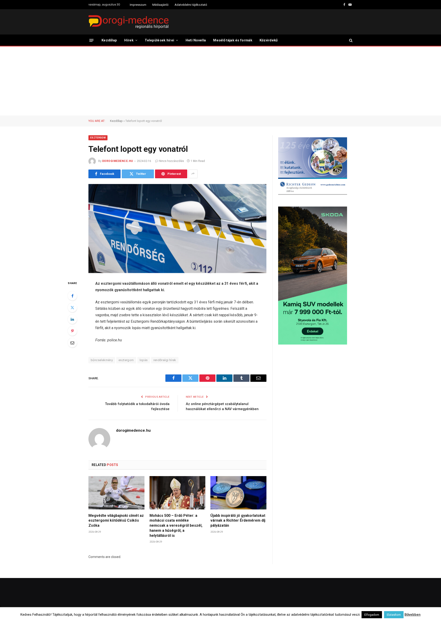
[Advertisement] (220, 81)
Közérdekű (269, 40)
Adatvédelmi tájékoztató (191, 4)
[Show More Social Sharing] (193, 174)
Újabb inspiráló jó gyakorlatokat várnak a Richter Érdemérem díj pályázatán (237, 520)
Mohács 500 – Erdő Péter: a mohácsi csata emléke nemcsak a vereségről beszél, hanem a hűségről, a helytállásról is (176, 525)
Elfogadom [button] (371, 614)
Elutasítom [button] (394, 614)
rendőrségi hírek (164, 360)
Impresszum (138, 4)
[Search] (350, 40)
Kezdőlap (109, 40)
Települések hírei (159, 40)
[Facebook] (72, 295)
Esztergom (98, 137)
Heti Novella (196, 40)
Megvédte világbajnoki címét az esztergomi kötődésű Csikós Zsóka (116, 520)
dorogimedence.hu (117, 161)
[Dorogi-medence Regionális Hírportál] (128, 22)
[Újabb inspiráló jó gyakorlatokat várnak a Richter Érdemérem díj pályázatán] (238, 492)
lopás (144, 360)
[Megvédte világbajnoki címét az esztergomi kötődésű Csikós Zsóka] (116, 492)
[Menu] (91, 40)
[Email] (72, 342)
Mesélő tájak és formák (232, 40)
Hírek (128, 40)
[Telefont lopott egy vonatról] (177, 228)
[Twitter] (72, 307)
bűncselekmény (102, 360)
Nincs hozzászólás (171, 161)
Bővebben (412, 614)
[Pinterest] (72, 331)
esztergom (126, 360)
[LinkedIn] (72, 319)
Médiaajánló (160, 4)
